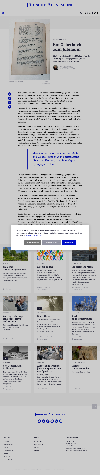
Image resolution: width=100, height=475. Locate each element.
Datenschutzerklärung (33, 235)
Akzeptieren (68, 242)
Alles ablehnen (33, 242)
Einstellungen (51, 242)
